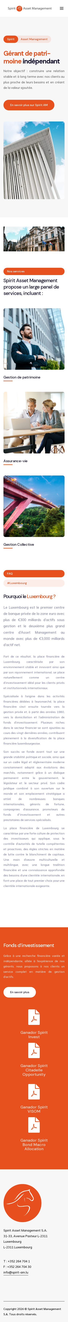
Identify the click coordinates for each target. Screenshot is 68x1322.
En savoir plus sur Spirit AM (29, 105)
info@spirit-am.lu (15, 1272)
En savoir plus (19, 992)
